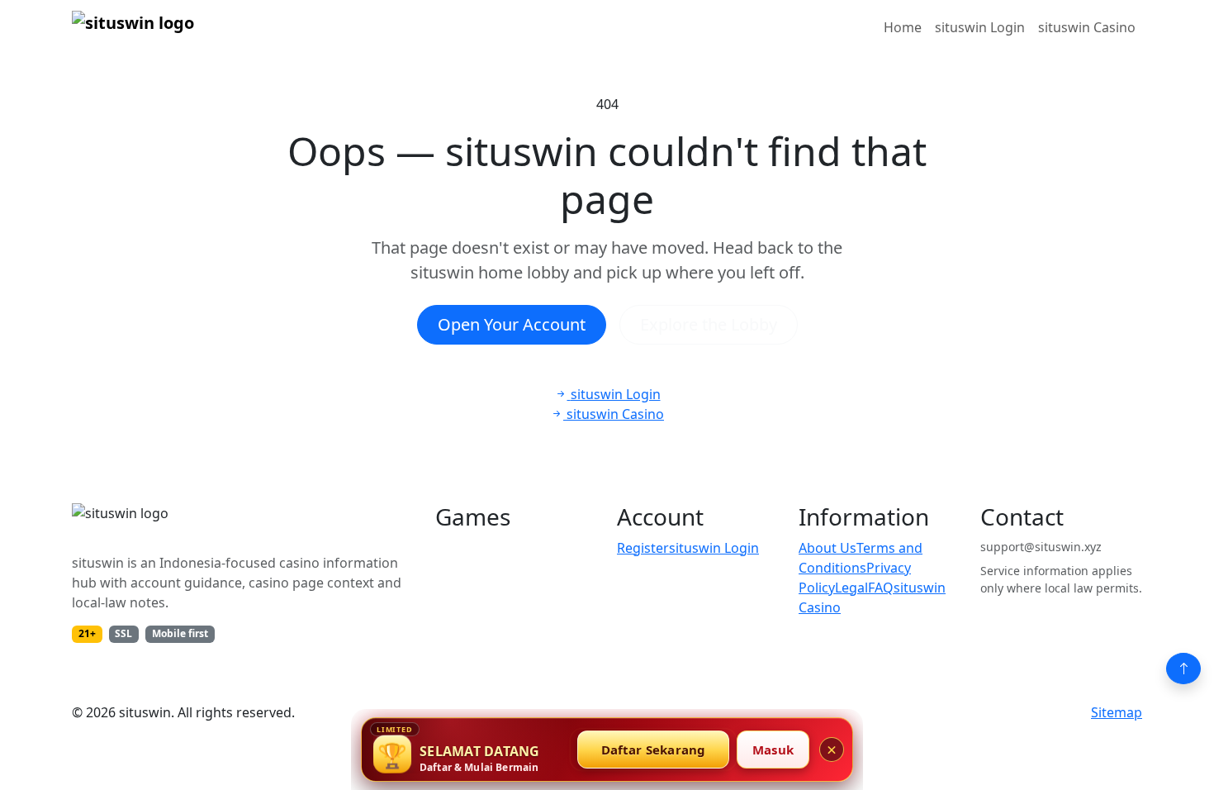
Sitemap (1116, 712)
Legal (851, 587)
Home (903, 27)
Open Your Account (512, 324)
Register (643, 548)
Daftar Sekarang (653, 749)
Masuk (773, 749)
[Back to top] (1183, 668)
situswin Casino (1087, 27)
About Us (827, 548)
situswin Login (980, 27)
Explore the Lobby (708, 324)
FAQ (881, 587)
